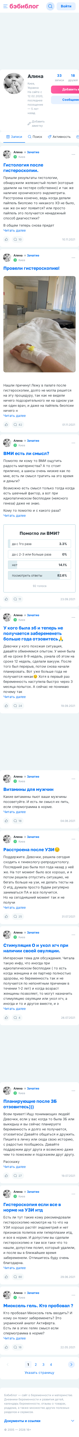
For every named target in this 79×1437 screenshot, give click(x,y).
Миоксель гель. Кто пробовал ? (38, 1305)
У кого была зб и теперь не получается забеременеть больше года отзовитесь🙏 (33, 633)
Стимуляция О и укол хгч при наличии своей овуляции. (35, 947)
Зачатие (33, 152)
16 (20, 1347)
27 (20, 1175)
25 (20, 916)
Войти (66, 6)
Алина (18, 152)
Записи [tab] (16, 137)
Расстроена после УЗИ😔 (31, 849)
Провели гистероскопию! (31, 268)
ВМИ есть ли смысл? (26, 453)
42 (20, 424)
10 (20, 239)
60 (20, 1277)
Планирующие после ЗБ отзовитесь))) (30, 1103)
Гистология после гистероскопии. (23, 167)
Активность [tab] (62, 137)
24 (20, 705)
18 (20, 820)
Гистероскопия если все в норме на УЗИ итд (32, 1207)
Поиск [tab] (37, 137)
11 (20, 599)
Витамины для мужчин (28, 789)
